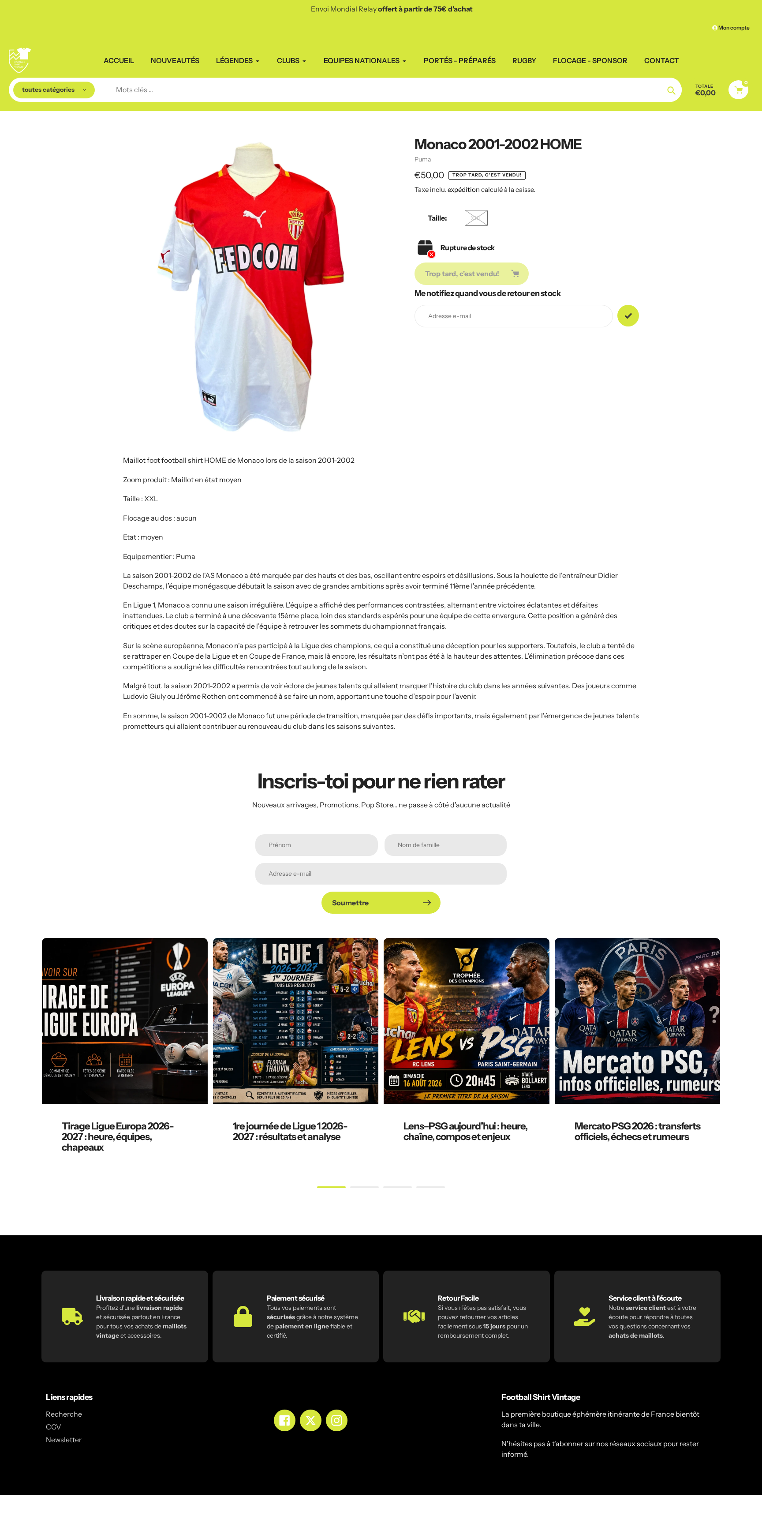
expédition (464, 189)
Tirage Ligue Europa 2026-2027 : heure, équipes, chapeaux (118, 1136)
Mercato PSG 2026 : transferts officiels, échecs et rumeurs (637, 1131)
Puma (423, 159)
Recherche (64, 1414)
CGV (53, 1426)
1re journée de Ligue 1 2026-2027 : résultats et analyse (290, 1131)
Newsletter (64, 1439)
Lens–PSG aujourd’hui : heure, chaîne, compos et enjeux (465, 1131)
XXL (476, 217)
